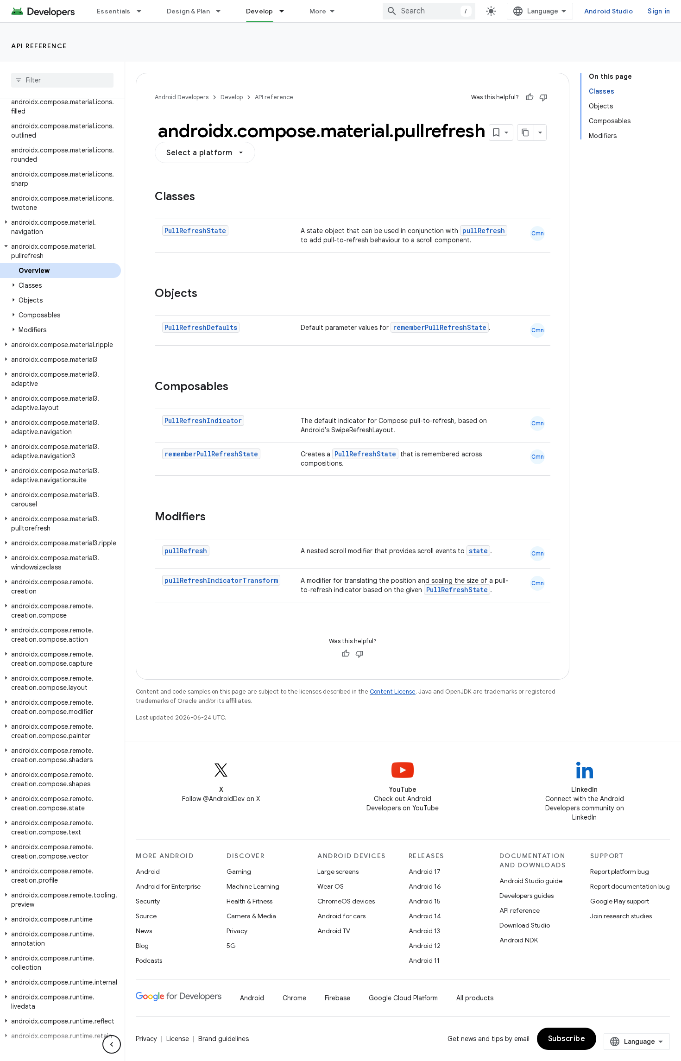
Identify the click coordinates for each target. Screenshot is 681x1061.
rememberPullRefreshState (439, 327)
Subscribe (567, 1038)
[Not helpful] (543, 97)
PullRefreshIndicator (203, 420)
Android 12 (425, 945)
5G (231, 945)
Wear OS (330, 886)
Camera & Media (251, 916)
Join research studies (621, 916)
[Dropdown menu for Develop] (285, 11)
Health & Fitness (249, 901)
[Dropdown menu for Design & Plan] (222, 11)
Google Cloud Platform (403, 998)
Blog (142, 945)
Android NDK (518, 940)
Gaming (239, 871)
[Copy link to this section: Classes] (204, 197)
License (177, 1038)
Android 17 (425, 871)
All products (474, 998)
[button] (60, 227)
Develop (259, 11)
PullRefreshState (195, 230)
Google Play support (619, 901)
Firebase (337, 998)
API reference (39, 46)
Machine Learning (253, 886)
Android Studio (608, 11)
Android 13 (424, 931)
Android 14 (425, 916)
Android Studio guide (530, 881)
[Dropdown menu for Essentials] (143, 11)
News (144, 931)
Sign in (659, 11)
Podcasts (149, 960)
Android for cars (341, 916)
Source (146, 916)
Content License (393, 691)
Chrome (294, 998)
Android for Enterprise (168, 886)
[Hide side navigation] (111, 1044)
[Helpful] (529, 97)
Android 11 (424, 960)
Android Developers (181, 97)
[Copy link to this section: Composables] (237, 387)
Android (148, 871)
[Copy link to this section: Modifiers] (215, 517)
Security (148, 901)
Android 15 (425, 901)
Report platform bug (619, 871)
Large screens (338, 871)
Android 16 (425, 886)
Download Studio (524, 925)
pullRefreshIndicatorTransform (221, 580)
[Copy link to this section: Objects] (206, 294)
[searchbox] (62, 80)
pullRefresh (483, 230)
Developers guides (526, 895)
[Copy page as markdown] (525, 132)
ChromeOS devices (346, 901)
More (318, 11)
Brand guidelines (223, 1038)
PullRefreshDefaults (200, 327)
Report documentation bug (630, 886)
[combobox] (429, 11)
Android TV (333, 931)
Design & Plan (188, 11)
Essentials (114, 11)
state (478, 550)
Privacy (237, 931)
